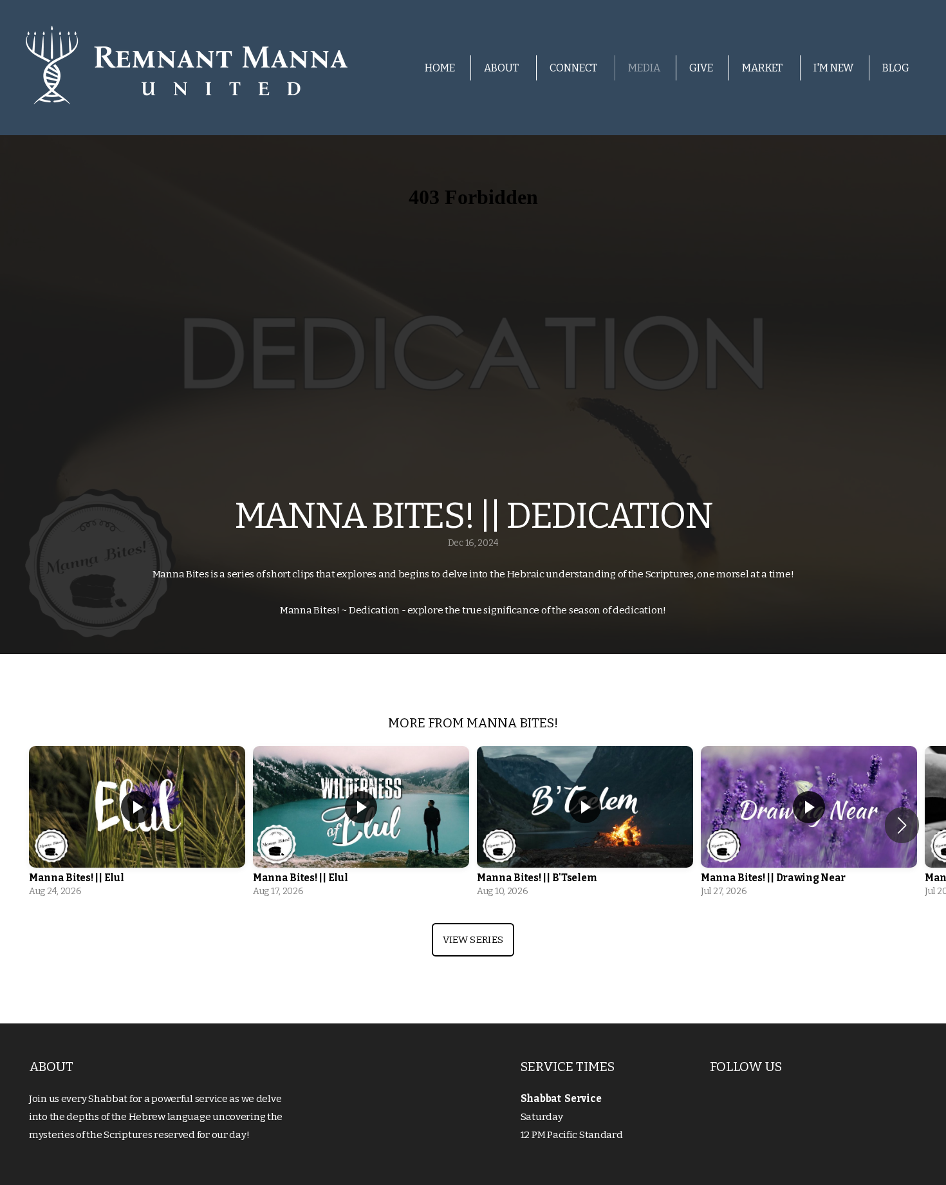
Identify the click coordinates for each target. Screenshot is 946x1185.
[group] (137, 825)
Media (644, 68)
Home (440, 68)
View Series (473, 940)
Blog (895, 68)
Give (701, 68)
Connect (574, 68)
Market (763, 68)
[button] (902, 825)
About (502, 68)
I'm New (833, 68)
